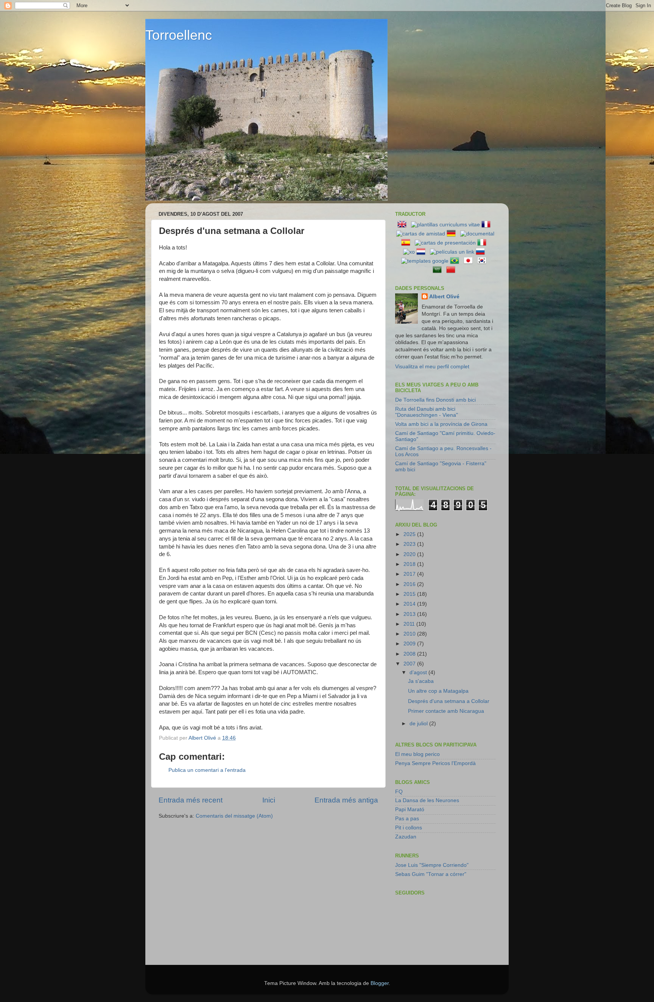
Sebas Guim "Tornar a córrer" (430, 874)
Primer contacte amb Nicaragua (446, 711)
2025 (410, 534)
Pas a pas (407, 818)
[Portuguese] (456, 261)
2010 (410, 634)
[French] (487, 225)
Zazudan (405, 837)
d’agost (419, 672)
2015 (410, 594)
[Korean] (483, 261)
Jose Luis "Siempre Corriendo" (432, 865)
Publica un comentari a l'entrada (207, 770)
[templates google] (424, 261)
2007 (410, 664)
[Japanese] (470, 261)
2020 (410, 554)
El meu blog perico (417, 754)
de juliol (419, 723)
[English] (403, 225)
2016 (410, 584)
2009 (410, 644)
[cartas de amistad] (420, 234)
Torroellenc (178, 35)
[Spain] (407, 243)
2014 (410, 604)
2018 (410, 564)
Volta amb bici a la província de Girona (441, 424)
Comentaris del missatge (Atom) (234, 816)
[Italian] (483, 243)
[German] (453, 234)
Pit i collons (408, 828)
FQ (399, 792)
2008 (410, 654)
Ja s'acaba (421, 681)
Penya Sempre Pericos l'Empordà (435, 763)
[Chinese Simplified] (452, 270)
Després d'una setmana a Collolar (448, 701)
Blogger (380, 983)
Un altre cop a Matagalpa (438, 691)
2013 (410, 614)
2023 (410, 544)
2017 (410, 574)
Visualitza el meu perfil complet (432, 366)
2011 (409, 624)
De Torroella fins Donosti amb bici (435, 400)
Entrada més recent (191, 800)
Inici (268, 800)
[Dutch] (422, 252)
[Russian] (482, 252)
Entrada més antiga (346, 800)
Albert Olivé (444, 296)
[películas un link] (452, 252)
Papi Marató (409, 809)
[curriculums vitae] (445, 225)
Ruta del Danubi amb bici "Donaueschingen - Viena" (426, 412)
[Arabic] (439, 270)
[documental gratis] (477, 234)
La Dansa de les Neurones (427, 800)
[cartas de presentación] (445, 243)
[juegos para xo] (409, 252)
